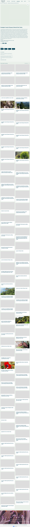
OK (13, 526)
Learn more (16, 526)
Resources (18, 1)
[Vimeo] (21, 518)
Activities (8, 1)
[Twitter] (6, 518)
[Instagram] (11, 518)
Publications (13, 1)
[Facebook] (8, 518)
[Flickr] (13, 518)
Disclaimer (16, 519)
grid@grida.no (3, 57)
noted (6, 521)
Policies (19, 519)
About (25, 1)
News (22, 1)
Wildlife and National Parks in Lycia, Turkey (9, 40)
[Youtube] (19, 518)
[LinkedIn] (16, 518)
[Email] (24, 518)
